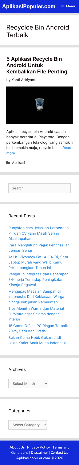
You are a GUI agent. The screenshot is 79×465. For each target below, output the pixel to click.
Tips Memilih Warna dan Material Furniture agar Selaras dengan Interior (36, 313)
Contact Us (59, 452)
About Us (17, 447)
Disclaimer (39, 452)
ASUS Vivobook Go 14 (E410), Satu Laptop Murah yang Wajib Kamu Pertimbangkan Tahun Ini (38, 262)
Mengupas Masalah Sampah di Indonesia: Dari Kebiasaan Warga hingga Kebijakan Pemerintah (36, 296)
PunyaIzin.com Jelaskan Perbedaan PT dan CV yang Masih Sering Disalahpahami (38, 233)
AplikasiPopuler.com (28, 6)
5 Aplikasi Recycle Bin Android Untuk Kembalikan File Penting (36, 65)
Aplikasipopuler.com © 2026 (39, 458)
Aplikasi (18, 163)
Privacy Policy (38, 447)
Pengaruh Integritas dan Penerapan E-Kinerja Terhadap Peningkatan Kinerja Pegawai (38, 279)
